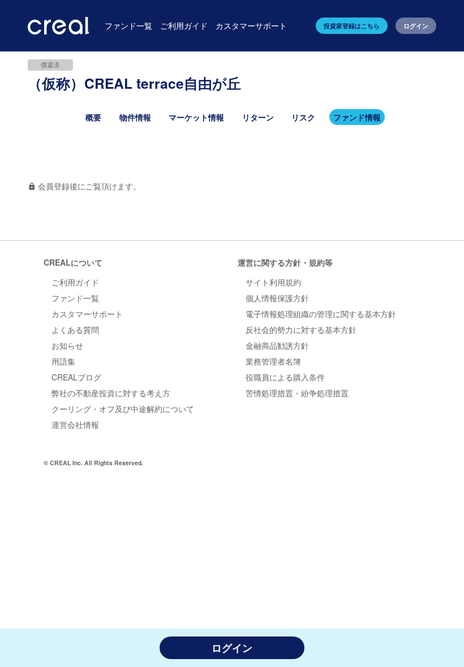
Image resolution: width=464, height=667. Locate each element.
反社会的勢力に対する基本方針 (301, 329)
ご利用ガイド (75, 282)
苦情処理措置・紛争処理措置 (297, 393)
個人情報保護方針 (277, 298)
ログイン (415, 25)
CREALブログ (76, 377)
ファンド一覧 (75, 298)
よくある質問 (75, 329)
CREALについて (73, 262)
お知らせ (67, 345)
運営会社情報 (75, 424)
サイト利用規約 (273, 282)
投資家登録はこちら (352, 25)
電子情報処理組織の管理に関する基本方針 (321, 313)
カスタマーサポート (87, 313)
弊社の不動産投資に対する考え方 (110, 393)
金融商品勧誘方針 (277, 345)
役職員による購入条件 (285, 377)
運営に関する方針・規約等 (285, 262)
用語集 (63, 361)
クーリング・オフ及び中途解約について (122, 408)
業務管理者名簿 (273, 361)
